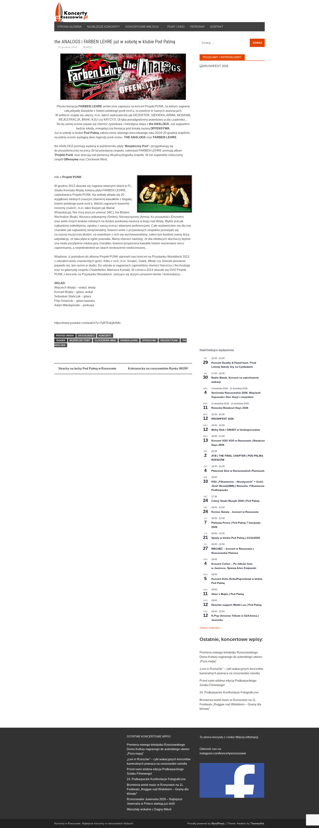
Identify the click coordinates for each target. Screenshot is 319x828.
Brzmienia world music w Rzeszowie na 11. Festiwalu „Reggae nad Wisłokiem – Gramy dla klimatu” (230, 704)
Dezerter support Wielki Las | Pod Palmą (236, 604)
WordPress (217, 823)
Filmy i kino (176, 26)
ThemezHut (257, 823)
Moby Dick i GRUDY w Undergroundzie (235, 429)
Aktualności (86, 335)
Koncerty (105, 335)
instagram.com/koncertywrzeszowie (223, 753)
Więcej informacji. (247, 737)
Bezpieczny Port (80, 340)
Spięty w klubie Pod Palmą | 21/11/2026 (235, 537)
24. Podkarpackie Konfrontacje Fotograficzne (229, 692)
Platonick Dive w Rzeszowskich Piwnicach (238, 470)
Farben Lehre (129, 340)
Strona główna (69, 26)
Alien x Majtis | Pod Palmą (227, 594)
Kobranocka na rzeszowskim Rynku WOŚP (158, 368)
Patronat (197, 26)
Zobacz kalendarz (210, 627)
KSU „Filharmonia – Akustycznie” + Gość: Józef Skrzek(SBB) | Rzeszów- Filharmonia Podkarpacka (237, 485)
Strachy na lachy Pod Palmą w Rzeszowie (87, 368)
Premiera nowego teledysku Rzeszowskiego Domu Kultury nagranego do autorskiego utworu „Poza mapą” (231, 657)
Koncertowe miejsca (142, 26)
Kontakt (216, 26)
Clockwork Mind (105, 340)
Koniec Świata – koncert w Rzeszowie (235, 511)
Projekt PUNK (169, 340)
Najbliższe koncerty (103, 26)
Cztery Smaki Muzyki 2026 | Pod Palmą (235, 500)
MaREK (87, 47)
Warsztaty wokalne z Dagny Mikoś (149, 809)
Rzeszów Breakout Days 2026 (229, 407)
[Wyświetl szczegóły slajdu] (232, 202)
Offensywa (149, 340)
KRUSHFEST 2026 (222, 418)
